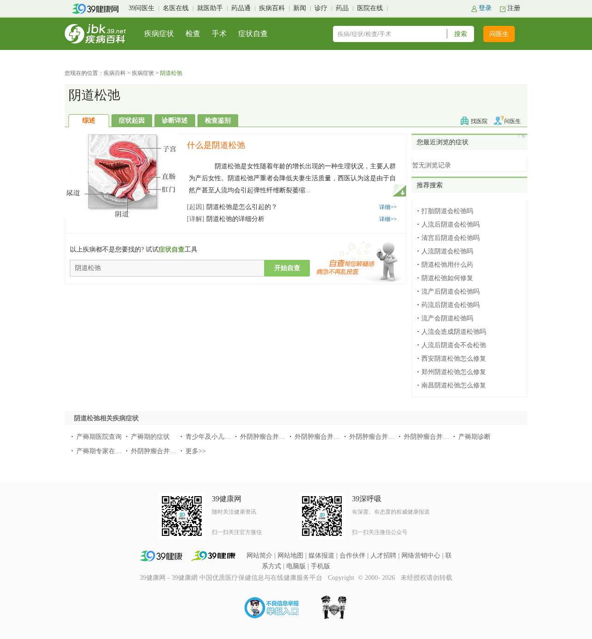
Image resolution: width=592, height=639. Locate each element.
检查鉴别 (218, 120)
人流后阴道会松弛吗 (450, 224)
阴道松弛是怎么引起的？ (232, 206)
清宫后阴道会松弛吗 (450, 237)
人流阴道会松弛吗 (447, 251)
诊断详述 (175, 120)
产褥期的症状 (150, 436)
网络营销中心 (420, 555)
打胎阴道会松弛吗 (447, 211)
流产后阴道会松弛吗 (450, 291)
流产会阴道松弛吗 (447, 318)
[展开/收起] (399, 190)
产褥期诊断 (474, 436)
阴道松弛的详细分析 (226, 218)
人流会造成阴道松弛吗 (453, 331)
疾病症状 (159, 33)
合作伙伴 (352, 555)
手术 (219, 33)
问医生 (499, 34)
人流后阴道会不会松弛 (453, 345)
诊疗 (320, 8)
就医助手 (210, 8)
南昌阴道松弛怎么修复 (453, 385)
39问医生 (141, 8)
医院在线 (370, 8)
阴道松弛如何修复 (447, 278)
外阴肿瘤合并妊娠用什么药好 (391, 436)
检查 (192, 33)
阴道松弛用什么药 (447, 264)
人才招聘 (383, 555)
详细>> (388, 207)
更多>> (195, 451)
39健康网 (153, 577)
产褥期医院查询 (99, 436)
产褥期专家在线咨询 (105, 451)
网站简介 (259, 555)
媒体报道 (321, 555)
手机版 (320, 566)
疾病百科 (272, 8)
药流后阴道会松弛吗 (450, 304)
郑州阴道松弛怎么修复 (453, 372)
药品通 (241, 8)
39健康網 (184, 577)
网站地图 (290, 555)
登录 (485, 8)
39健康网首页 (98, 9)
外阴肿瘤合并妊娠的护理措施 (282, 436)
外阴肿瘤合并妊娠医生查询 (333, 436)
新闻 (299, 8)
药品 (342, 8)
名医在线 (176, 8)
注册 (513, 8)
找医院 (479, 121)
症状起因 (132, 120)
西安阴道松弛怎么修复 (453, 358)
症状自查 (253, 33)
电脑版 (296, 566)
